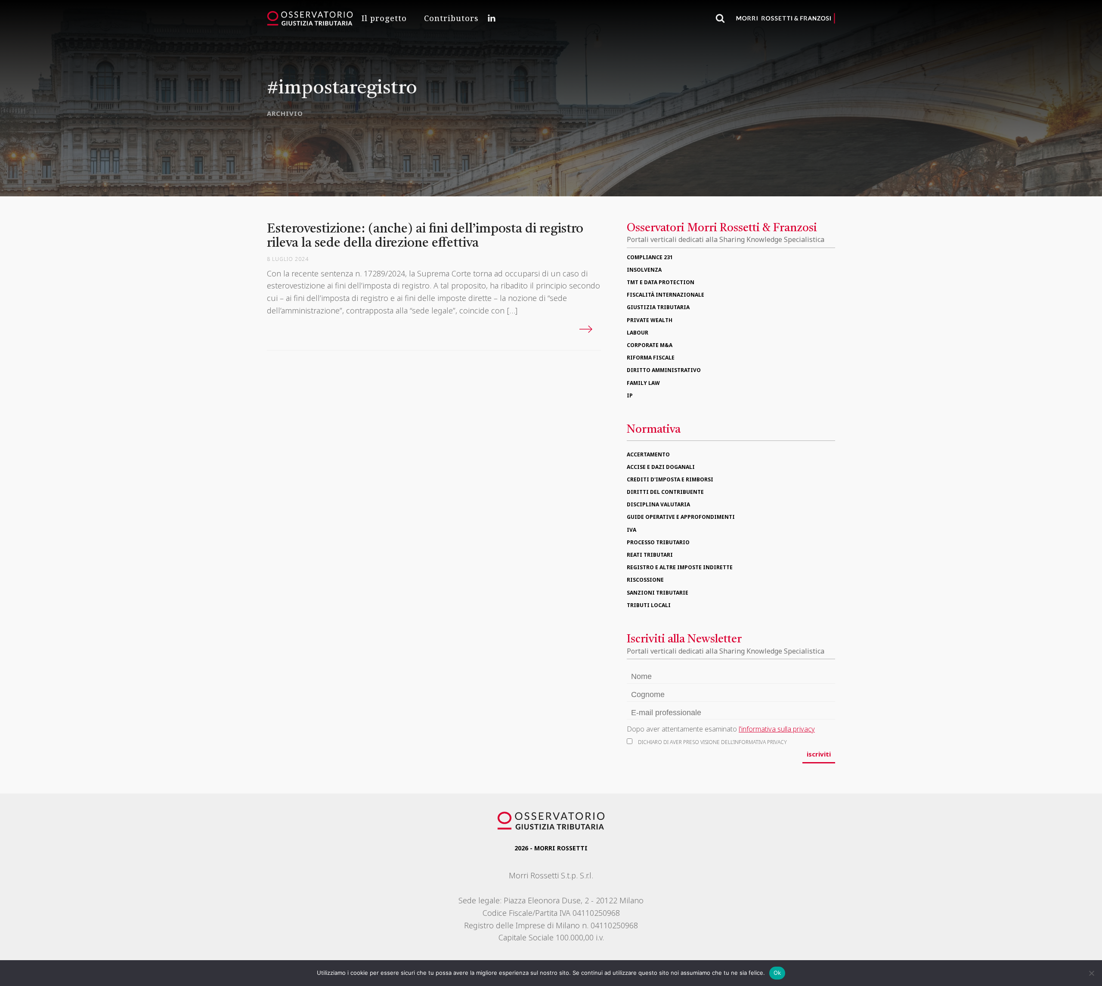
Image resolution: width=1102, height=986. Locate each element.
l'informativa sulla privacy (777, 729)
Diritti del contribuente (665, 492)
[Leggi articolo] (434, 329)
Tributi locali (649, 605)
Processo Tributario (658, 542)
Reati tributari (650, 554)
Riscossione (645, 579)
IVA (631, 529)
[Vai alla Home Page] (310, 18)
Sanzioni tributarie (657, 592)
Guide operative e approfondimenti (681, 517)
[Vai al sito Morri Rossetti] (785, 18)
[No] (1091, 973)
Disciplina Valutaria (658, 504)
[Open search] (720, 18)
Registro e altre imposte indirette (680, 567)
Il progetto (384, 18)
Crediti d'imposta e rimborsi (670, 479)
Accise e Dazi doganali (661, 467)
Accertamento (648, 454)
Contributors (451, 18)
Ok (777, 972)
